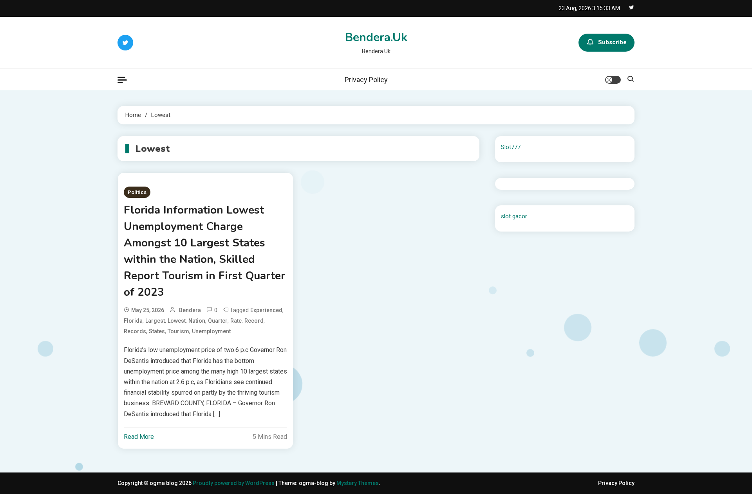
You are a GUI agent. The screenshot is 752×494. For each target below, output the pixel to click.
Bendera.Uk (376, 37)
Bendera (190, 310)
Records (135, 331)
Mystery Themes (357, 483)
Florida (133, 321)
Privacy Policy (366, 79)
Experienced (266, 310)
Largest (155, 321)
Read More (139, 436)
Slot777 (511, 147)
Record (254, 321)
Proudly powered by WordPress (234, 483)
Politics (137, 192)
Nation (196, 321)
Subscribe (612, 42)
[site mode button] (613, 80)
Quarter (218, 321)
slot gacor (514, 216)
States (157, 331)
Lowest (177, 321)
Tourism (178, 331)
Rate (236, 321)
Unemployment (211, 331)
